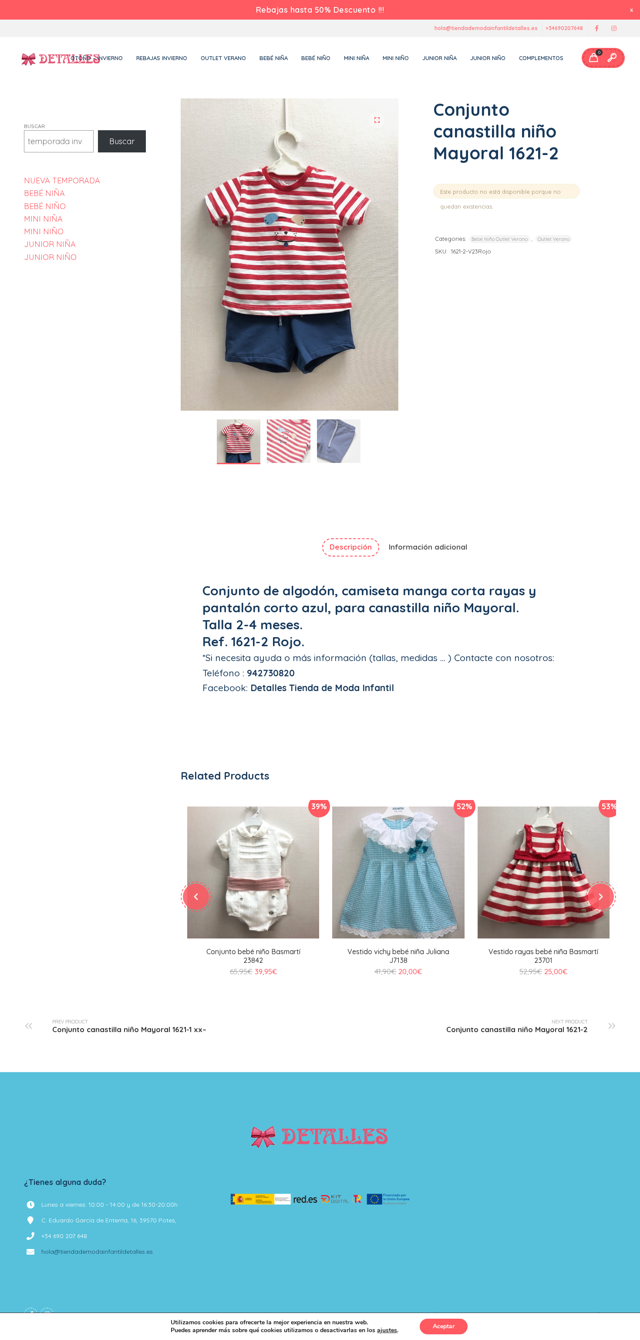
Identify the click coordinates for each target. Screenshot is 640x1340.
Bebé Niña (273, 57)
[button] (376, 120)
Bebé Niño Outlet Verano (500, 239)
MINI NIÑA (43, 219)
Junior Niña (439, 57)
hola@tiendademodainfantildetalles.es (486, 28)
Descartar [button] (632, 10)
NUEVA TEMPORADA (62, 181)
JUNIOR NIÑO (50, 257)
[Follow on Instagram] (614, 28)
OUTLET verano (223, 57)
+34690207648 (564, 28)
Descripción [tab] (351, 546)
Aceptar (444, 1326)
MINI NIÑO (44, 231)
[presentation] (196, 897)
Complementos (541, 57)
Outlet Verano (553, 239)
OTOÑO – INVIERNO (97, 57)
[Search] (611, 58)
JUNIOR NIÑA (50, 244)
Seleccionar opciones (253, 936)
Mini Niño (396, 57)
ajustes (387, 1330)
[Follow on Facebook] (596, 28)
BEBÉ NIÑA (44, 193)
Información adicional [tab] (428, 546)
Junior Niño (487, 57)
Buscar (34, 126)
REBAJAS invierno (161, 57)
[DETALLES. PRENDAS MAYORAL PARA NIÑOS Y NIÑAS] (61, 58)
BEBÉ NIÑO (45, 206)
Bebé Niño (315, 57)
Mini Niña (356, 57)
